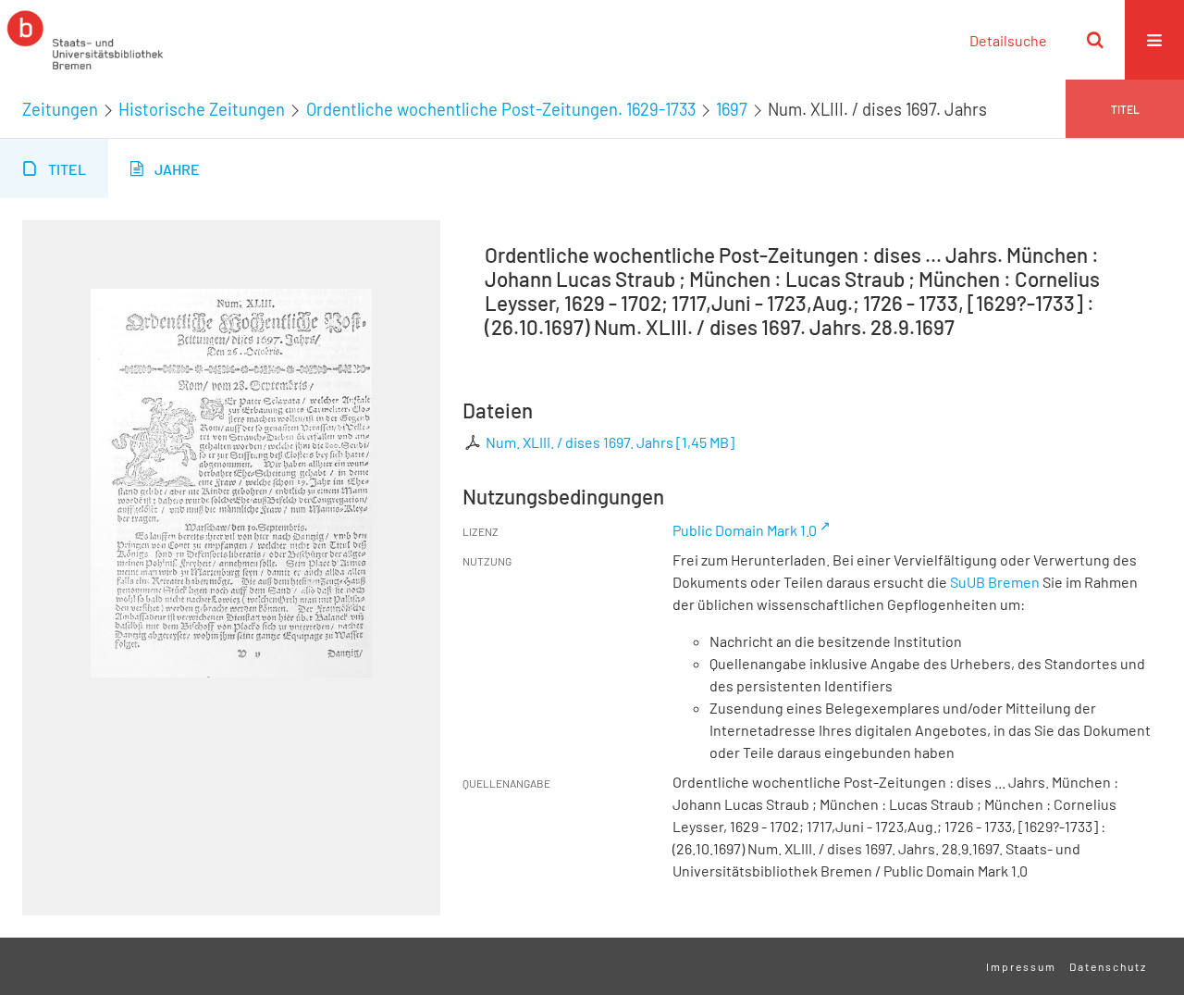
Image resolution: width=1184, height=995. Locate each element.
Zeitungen (60, 109)
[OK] (1095, 40)
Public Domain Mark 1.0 (744, 530)
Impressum (1021, 966)
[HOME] (85, 40)
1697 (731, 109)
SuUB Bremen (995, 582)
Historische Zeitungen (201, 109)
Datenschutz (1108, 966)
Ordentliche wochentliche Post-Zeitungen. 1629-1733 (501, 109)
